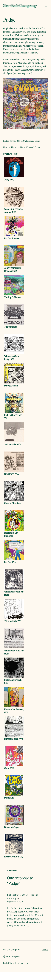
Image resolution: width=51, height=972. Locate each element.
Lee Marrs (21, 147)
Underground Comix (31, 141)
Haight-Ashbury (9, 147)
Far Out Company (11, 949)
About (45, 949)
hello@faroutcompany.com (16, 963)
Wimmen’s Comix (33, 147)
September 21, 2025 (15, 901)
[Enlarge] (44, 81)
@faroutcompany (11, 956)
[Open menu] (46, 5)
